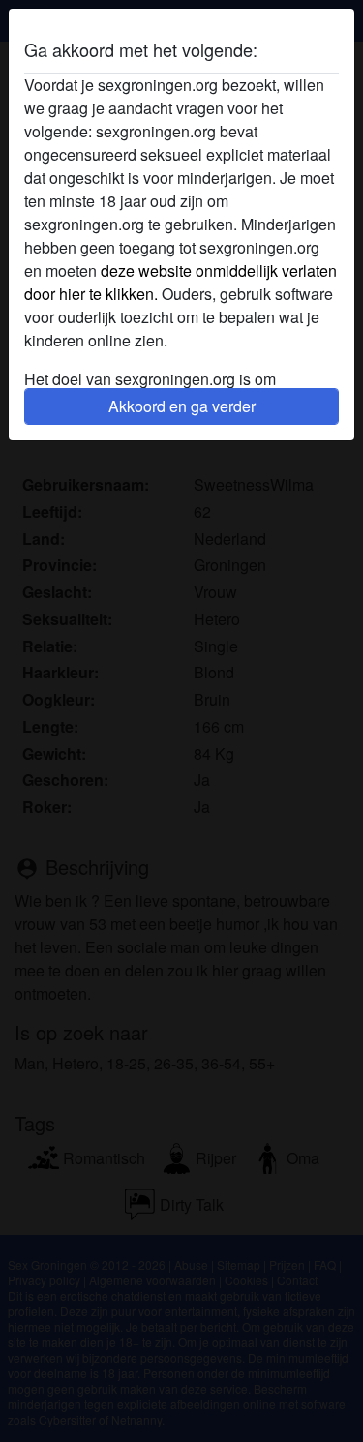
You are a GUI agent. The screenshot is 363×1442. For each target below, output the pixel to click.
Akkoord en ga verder (182, 406)
